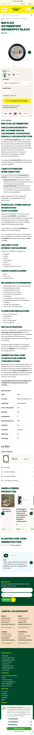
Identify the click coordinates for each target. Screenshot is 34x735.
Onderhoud (5, 664)
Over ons (22, 4)
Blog (3, 700)
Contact (30, 4)
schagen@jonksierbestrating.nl (8, 640)
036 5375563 (5, 622)
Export (4, 678)
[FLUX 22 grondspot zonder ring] (18, 74)
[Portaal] (27, 9)
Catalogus (5, 656)
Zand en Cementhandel (9, 676)
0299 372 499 (22, 622)
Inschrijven (6, 600)
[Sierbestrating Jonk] (16, 9)
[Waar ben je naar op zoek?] (31, 15)
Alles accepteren (19, 728)
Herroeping (5, 670)
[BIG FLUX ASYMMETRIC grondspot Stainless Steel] (14, 74)
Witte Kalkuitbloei (7, 684)
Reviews (4, 693)
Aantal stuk (7, 88)
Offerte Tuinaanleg (8, 658)
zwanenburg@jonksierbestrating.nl (25, 640)
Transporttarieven (8, 666)
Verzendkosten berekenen (10, 107)
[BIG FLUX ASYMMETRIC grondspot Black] (5, 74)
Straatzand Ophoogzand (6, 510)
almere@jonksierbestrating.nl (8, 624)
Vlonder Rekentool (8, 668)
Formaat (6, 79)
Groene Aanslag (7, 680)
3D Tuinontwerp (7, 662)
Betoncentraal (6, 686)
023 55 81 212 (22, 638)
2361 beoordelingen (16, 545)
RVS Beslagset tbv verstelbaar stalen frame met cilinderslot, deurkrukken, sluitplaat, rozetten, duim (21, 515)
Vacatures (5, 696)
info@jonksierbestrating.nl (25, 624)
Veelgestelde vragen (8, 660)
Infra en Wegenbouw (8, 682)
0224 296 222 (5, 638)
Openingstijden (6, 627)
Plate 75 (14, 459)
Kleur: (6, 71)
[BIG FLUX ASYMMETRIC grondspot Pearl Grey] (9, 74)
